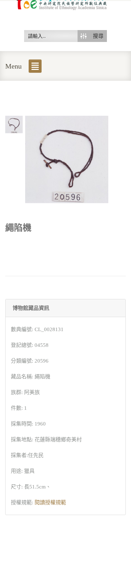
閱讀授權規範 (50, 502)
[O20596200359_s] (14, 124)
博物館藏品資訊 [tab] (31, 308)
